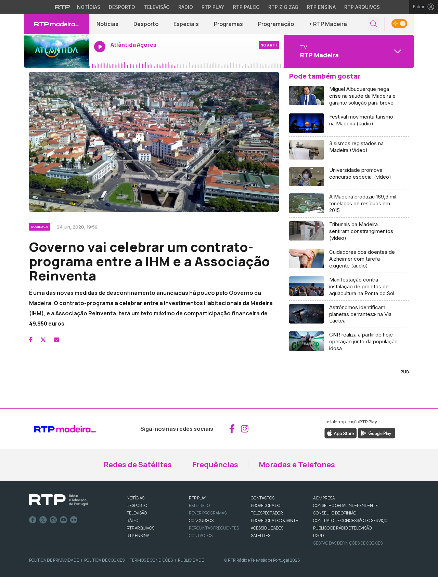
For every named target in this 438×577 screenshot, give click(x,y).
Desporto (122, 7)
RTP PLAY (197, 498)
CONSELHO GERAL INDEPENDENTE (345, 505)
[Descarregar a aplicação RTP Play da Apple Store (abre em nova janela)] (340, 433)
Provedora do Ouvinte (274, 520)
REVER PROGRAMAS (208, 513)
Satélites (260, 535)
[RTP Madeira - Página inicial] (56, 24)
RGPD (318, 535)
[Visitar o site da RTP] (62, 7)
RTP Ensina (321, 7)
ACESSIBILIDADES (267, 528)
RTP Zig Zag (283, 7)
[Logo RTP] (58, 500)
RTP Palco (246, 7)
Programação (276, 24)
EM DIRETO (199, 505)
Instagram (53, 520)
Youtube (63, 520)
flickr (74, 520)
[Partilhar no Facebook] (31, 339)
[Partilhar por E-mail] (56, 339)
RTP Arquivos (362, 7)
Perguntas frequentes (214, 528)
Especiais (186, 24)
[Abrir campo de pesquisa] (373, 24)
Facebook (33, 520)
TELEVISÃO (137, 513)
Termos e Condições (151, 560)
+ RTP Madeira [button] (328, 24)
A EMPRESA (324, 498)
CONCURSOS (201, 520)
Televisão (157, 7)
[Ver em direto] (56, 51)
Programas (228, 24)
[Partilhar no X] (43, 339)
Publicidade (191, 560)
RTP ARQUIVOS (140, 528)
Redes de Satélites (137, 464)
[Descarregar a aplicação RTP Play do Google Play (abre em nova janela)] (376, 433)
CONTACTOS (262, 498)
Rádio (185, 7)
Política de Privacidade (54, 560)
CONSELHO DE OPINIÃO (334, 513)
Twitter (43, 520)
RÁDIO (132, 520)
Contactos (200, 535)
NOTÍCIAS (135, 498)
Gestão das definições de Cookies (348, 543)
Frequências (215, 464)
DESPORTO (137, 505)
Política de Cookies (104, 560)
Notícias (88, 7)
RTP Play (213, 7)
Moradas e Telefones (297, 464)
